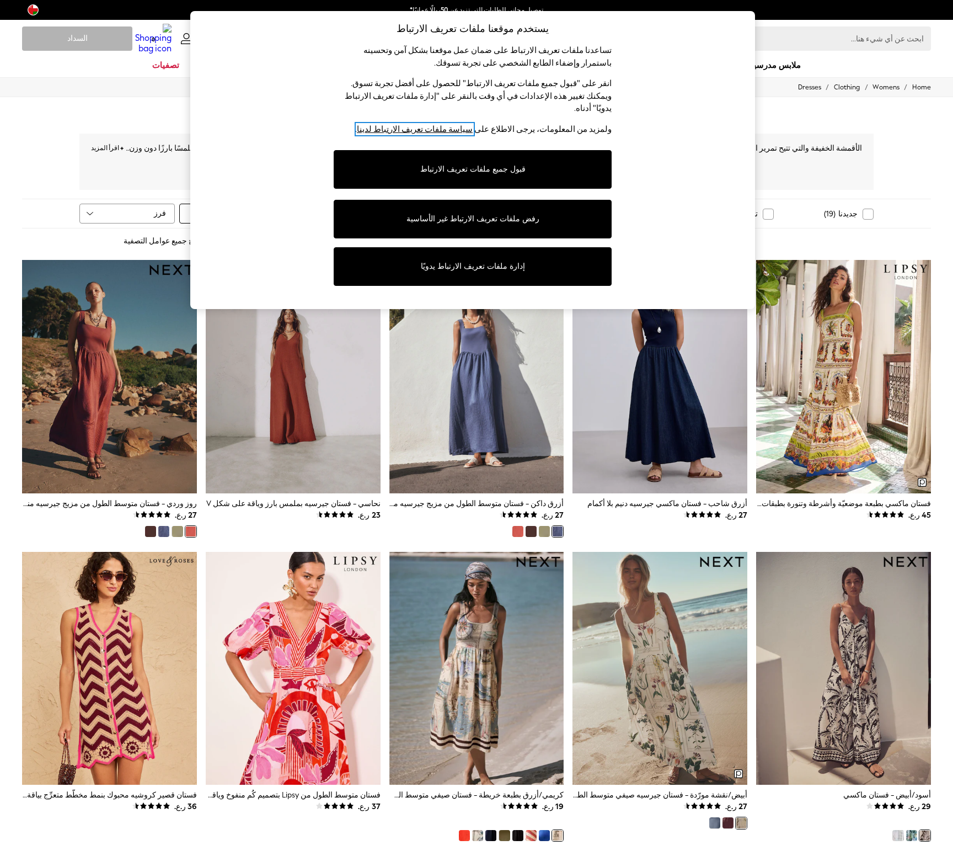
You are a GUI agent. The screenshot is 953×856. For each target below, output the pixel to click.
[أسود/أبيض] (924, 835)
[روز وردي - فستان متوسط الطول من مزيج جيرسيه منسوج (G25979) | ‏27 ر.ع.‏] (109, 376)
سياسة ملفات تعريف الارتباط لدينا (415, 129)
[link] (186, 38)
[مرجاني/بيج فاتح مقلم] (531, 835)
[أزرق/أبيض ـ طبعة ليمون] (911, 835)
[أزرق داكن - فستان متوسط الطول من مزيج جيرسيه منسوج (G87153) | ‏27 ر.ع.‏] (476, 376)
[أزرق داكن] (557, 531)
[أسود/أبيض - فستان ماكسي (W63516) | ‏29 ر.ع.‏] (843, 668)
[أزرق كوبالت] (544, 835)
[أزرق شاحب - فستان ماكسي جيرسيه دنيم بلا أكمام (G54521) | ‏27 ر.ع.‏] (659, 376)
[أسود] (517, 835)
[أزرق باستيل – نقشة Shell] (897, 835)
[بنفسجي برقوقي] (728, 822)
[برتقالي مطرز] (464, 835)
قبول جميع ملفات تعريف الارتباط (473, 169)
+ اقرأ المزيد (107, 146)
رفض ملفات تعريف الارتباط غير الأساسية (472, 219)
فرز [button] (160, 213)
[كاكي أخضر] (544, 531)
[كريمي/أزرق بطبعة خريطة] (557, 835)
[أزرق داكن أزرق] (714, 822)
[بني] (531, 531)
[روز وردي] (517, 531)
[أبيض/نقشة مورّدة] (741, 822)
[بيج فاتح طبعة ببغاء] (477, 835)
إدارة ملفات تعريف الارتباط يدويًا (473, 266)
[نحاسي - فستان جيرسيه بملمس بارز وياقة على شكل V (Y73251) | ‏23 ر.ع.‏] (293, 376)
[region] (472, 160)
